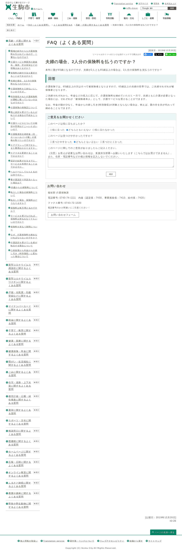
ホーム (21, 25)
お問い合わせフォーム (63, 215)
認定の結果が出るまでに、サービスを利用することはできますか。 (24, 164)
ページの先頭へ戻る (165, 532)
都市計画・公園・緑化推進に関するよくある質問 (20, 399)
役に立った (58, 130)
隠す (37, 41)
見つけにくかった (112, 142)
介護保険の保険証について (24, 107)
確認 (111, 174)
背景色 (156, 4)
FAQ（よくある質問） (39, 25)
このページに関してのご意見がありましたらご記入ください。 (83, 148)
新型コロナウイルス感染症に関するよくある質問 (20, 268)
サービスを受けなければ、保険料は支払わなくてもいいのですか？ (24, 219)
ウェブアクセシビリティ (112, 541)
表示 (37, 265)
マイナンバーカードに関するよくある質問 (20, 309)
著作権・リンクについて (82, 541)
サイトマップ (155, 541)
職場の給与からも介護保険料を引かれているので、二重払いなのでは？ (24, 54)
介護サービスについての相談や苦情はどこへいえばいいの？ (24, 126)
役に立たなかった (105, 130)
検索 (172, 8)
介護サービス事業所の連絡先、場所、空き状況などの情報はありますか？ (24, 65)
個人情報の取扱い (29, 541)
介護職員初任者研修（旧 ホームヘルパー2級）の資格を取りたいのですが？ (24, 137)
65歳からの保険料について (24, 187)
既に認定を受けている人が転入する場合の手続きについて (24, 115)
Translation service (123, 4)
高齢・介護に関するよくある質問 (92, 25)
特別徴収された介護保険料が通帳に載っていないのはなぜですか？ (24, 99)
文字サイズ (143, 4)
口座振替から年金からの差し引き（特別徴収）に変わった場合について (24, 253)
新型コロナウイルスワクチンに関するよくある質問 (20, 282)
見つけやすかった (62, 142)
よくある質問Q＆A (62, 25)
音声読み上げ (170, 4)
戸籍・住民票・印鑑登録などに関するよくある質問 (20, 296)
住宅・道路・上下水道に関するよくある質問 (20, 386)
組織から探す (136, 541)
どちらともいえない (80, 130)
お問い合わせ (132, 8)
